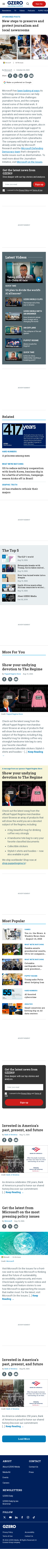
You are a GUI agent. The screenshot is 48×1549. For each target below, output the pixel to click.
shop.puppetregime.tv (13, 863)
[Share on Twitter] (15, 76)
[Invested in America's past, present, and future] (24, 1158)
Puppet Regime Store (13, 674)
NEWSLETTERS (12, 1490)
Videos (22, 11)
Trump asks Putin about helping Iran (34, 981)
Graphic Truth (9, 485)
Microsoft (8, 70)
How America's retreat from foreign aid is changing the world (31, 319)
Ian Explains (29, 328)
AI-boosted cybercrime (30, 995)
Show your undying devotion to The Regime (22, 667)
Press (31, 1472)
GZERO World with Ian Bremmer (32, 312)
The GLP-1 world (25, 557)
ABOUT (7, 1461)
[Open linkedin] (16, 1517)
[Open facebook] (22, 1517)
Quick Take (10, 286)
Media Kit (6, 1472)
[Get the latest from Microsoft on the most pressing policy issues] (24, 1245)
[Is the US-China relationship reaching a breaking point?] (13, 355)
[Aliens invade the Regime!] (13, 342)
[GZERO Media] (16, 4)
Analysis (29, 1004)
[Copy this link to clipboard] (26, 76)
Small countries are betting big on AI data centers (35, 1010)
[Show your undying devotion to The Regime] (24, 698)
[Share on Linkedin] (21, 76)
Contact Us (33, 1467)
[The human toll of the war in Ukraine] (13, 301)
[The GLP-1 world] (8, 558)
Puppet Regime (31, 340)
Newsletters (6, 11)
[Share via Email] (31, 76)
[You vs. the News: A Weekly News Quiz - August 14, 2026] (12, 934)
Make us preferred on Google (19, 82)
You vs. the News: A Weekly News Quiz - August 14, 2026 (35, 936)
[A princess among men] (24, 435)
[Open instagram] (28, 1517)
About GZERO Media (27, 596)
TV (15, 11)
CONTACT (35, 1461)
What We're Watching (12, 464)
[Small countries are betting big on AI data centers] (12, 1008)
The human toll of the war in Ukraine (31, 304)
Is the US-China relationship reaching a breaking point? (32, 358)
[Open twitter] (4, 1517)
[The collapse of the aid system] (13, 330)
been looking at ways (28, 90)
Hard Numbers (9, 452)
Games (27, 929)
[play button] (24, 272)
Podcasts (31, 11)
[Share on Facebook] (10, 76)
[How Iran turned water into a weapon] (8, 577)
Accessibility (29, 1532)
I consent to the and (24, 190)
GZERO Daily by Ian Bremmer (10, 1502)
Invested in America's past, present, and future (22, 1127)
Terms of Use (37, 190)
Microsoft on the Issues (29, 162)
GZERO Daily (8, 1496)
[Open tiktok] (34, 1517)
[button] (39, 4)
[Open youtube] (10, 1517)
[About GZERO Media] (8, 597)
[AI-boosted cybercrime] (12, 993)
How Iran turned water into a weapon (31, 576)
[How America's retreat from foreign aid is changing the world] (13, 316)
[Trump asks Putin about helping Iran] (12, 979)
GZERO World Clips (33, 299)
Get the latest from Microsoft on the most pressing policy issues (20, 1211)
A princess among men (16, 455)
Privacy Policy (24, 190)
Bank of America (11, 1135)
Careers (6, 1483)
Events (5, 1477)
